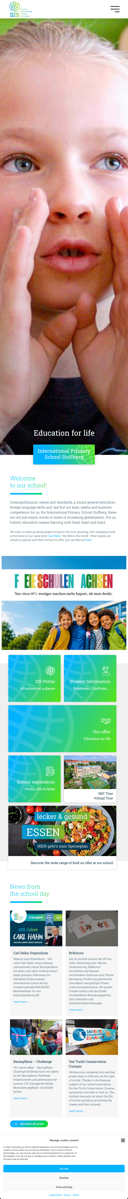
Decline (64, 1177)
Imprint (76, 1194)
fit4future (76, 953)
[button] (123, 1140)
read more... (21, 1001)
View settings (64, 1187)
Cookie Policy (55, 1194)
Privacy (67, 1194)
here (89, 540)
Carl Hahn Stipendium (30, 953)
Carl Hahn (54, 536)
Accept (64, 1168)
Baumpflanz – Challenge (32, 1061)
